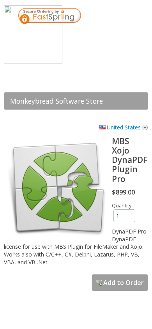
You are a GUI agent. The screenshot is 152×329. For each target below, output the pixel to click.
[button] (113, 75)
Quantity (121, 205)
